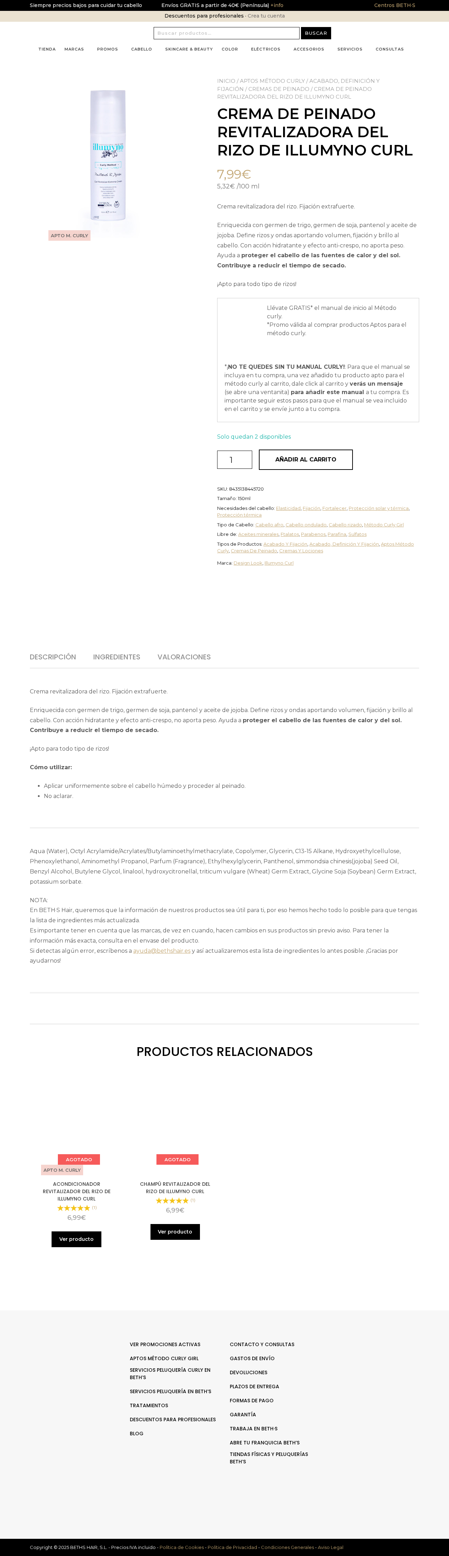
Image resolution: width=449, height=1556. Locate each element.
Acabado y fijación (285, 544)
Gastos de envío (252, 1358)
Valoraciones (184, 657)
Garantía (243, 1414)
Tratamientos (149, 1405)
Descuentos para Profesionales (173, 1419)
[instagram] (378, 1366)
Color (230, 49)
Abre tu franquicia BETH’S (265, 1442)
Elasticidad (288, 508)
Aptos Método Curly (272, 81)
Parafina (337, 534)
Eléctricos (266, 49)
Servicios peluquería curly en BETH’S (170, 1374)
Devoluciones (248, 1372)
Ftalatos (290, 534)
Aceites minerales (258, 534)
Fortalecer (334, 508)
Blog (136, 1433)
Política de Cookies (182, 1547)
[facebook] (371, 1366)
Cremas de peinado (278, 89)
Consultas (390, 49)
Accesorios (309, 49)
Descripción (53, 657)
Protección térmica (239, 515)
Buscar (316, 33)
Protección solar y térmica (379, 508)
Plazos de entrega (254, 1386)
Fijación (311, 508)
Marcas (74, 49)
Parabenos (313, 534)
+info (276, 5)
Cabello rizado (345, 524)
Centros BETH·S (394, 5)
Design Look (248, 563)
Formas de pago (252, 1400)
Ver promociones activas (165, 1344)
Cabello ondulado (306, 524)
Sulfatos (357, 534)
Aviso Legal (330, 1547)
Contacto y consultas (262, 1344)
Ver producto (76, 1239)
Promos (107, 49)
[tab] (61, 656)
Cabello (141, 49)
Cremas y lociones (301, 550)
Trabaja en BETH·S (253, 1428)
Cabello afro (269, 524)
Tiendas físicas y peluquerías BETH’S (269, 1458)
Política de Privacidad (232, 1547)
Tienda (47, 49)
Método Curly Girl (384, 524)
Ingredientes (116, 657)
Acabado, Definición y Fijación (344, 544)
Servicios (350, 49)
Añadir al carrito (305, 459)
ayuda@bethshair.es (161, 950)
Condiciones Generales (287, 1547)
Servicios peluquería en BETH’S (170, 1391)
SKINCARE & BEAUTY (189, 49)
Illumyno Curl (279, 563)
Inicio (226, 81)
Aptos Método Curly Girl (164, 1358)
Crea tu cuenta (266, 16)
